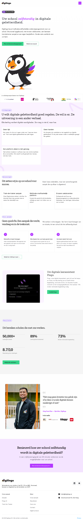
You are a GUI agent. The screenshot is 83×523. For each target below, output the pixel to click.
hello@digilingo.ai (66, 494)
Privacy (79, 518)
